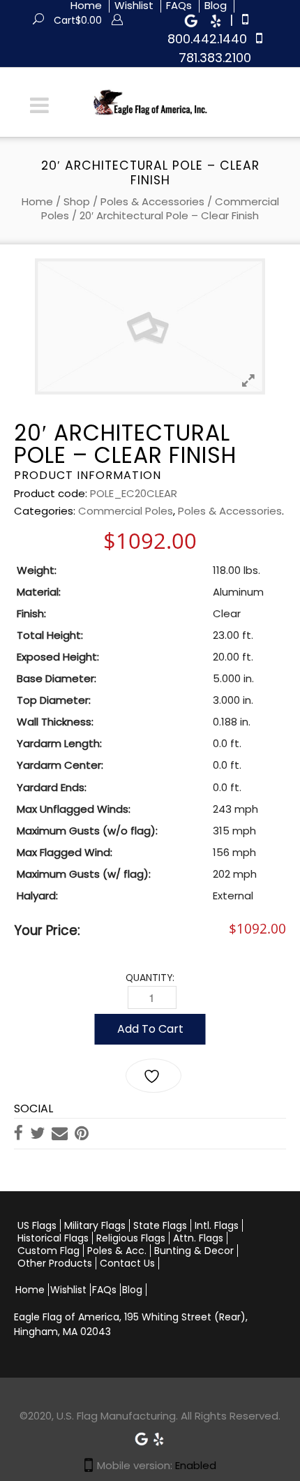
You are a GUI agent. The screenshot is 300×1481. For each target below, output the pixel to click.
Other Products (54, 1263)
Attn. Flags (198, 1238)
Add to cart (150, 1029)
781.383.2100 (215, 57)
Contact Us (127, 1263)
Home (37, 201)
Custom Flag (48, 1250)
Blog (132, 1290)
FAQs (104, 1290)
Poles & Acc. (117, 1250)
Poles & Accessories (152, 201)
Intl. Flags (217, 1225)
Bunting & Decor (194, 1250)
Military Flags (95, 1225)
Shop (76, 201)
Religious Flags (130, 1238)
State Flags (160, 1225)
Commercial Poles (125, 510)
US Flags (37, 1225)
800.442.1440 (207, 38)
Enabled (195, 1465)
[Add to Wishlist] (153, 1076)
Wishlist (68, 1290)
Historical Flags (53, 1238)
